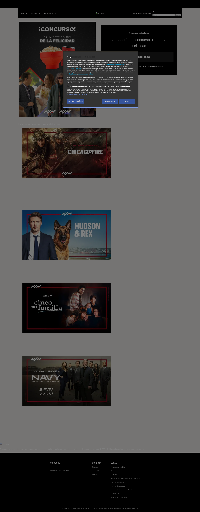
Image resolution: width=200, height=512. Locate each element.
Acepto (127, 101)
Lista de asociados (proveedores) (77, 94)
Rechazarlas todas (110, 101)
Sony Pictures (73, 74)
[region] (100, 79)
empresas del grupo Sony (85, 74)
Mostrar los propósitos (75, 101)
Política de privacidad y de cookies (114, 64)
